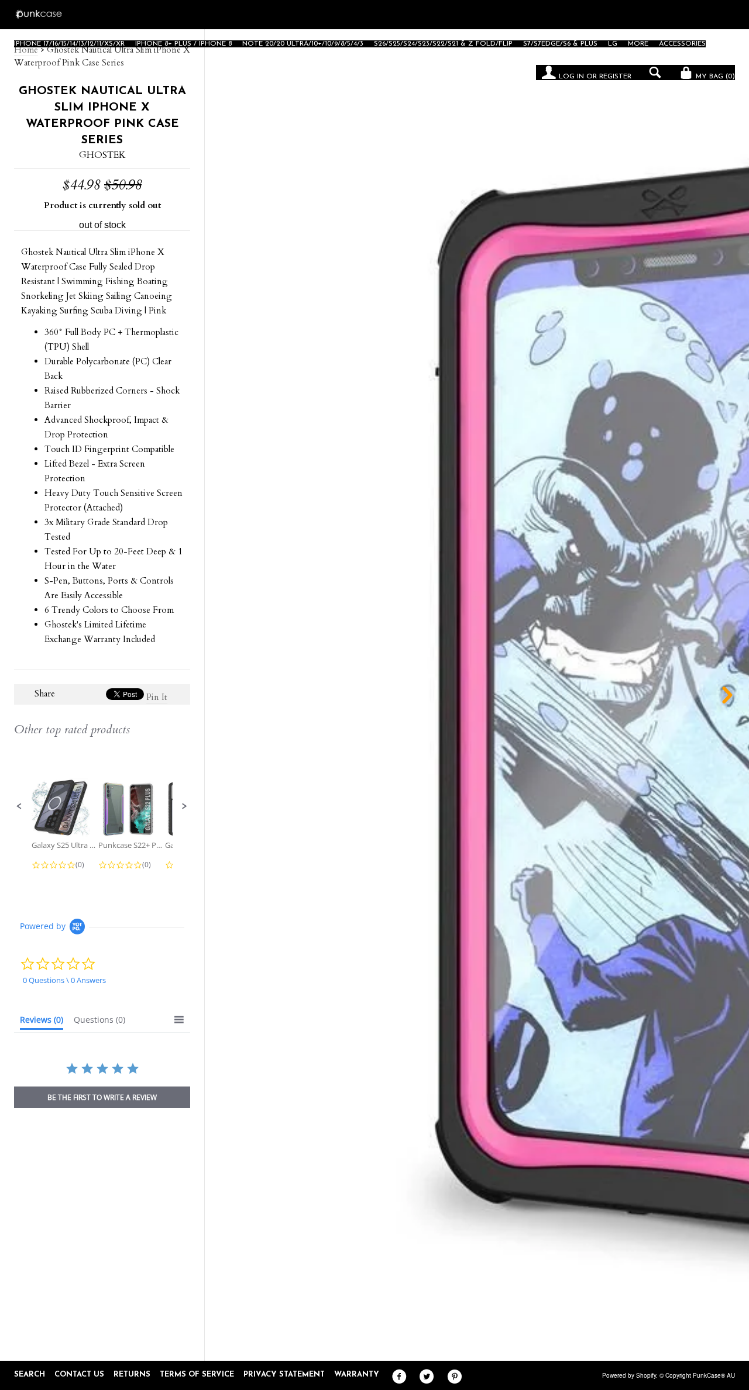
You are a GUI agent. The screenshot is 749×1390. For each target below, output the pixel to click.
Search (29, 1374)
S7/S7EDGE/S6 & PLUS (560, 43)
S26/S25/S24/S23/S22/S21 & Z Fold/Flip (443, 43)
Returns (132, 1374)
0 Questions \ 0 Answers (64, 980)
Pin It (156, 697)
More (638, 43)
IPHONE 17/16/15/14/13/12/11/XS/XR (69, 43)
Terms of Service (197, 1374)
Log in (571, 76)
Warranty (356, 1374)
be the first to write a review (102, 1097)
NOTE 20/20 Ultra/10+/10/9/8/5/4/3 (302, 43)
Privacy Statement (284, 1374)
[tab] (41, 1022)
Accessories (682, 43)
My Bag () (714, 76)
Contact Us (79, 1374)
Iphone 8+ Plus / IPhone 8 (183, 43)
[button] (19, 806)
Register (615, 76)
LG (612, 43)
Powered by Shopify (629, 1375)
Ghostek (102, 155)
